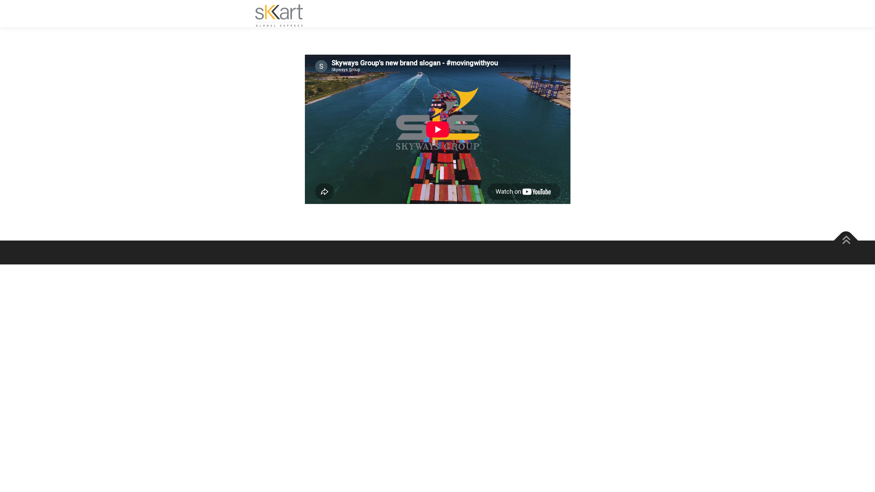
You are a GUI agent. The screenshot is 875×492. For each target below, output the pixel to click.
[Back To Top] (846, 241)
